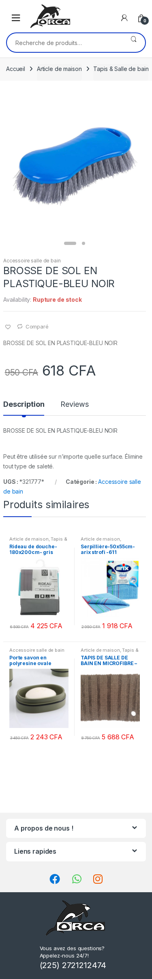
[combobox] (64, 42)
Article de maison (59, 68)
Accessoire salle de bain (32, 261)
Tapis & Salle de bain (120, 68)
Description (23, 404)
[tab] (23, 407)
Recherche (133, 42)
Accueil (15, 68)
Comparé (37, 326)
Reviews (74, 404)
